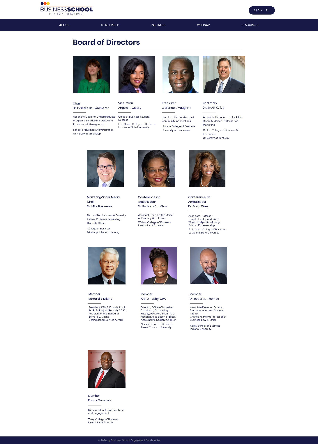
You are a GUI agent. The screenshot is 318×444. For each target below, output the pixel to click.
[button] (110, 25)
